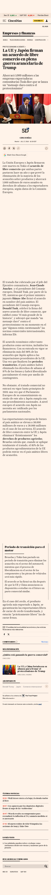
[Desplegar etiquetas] (46, 686)
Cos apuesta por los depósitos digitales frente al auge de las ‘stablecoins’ (23, 807)
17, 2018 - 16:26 (28, 141)
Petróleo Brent (43, 15)
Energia (30, 40)
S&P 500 (23, 15)
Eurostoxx (14, 872)
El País (45, 26)
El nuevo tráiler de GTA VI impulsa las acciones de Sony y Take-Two (22, 825)
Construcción (40, 40)
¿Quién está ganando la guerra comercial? (25, 655)
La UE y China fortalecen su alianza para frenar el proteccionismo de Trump (32, 669)
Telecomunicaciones (17, 40)
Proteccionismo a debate (13, 47)
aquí (40, 704)
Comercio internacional (32, 687)
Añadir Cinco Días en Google (16, 155)
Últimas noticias (11, 793)
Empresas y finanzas (19, 33)
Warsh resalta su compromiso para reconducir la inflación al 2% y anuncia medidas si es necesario (25, 816)
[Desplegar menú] (4, 21)
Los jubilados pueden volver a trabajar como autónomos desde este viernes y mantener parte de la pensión (26, 845)
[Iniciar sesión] (46, 21)
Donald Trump (8, 687)
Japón (18, 687)
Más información (8, 698)
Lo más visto (8, 837)
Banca (5, 40)
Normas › (44, 642)
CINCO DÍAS (25, 138)
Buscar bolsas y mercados (15, 859)
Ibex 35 (6, 15)
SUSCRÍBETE (38, 21)
